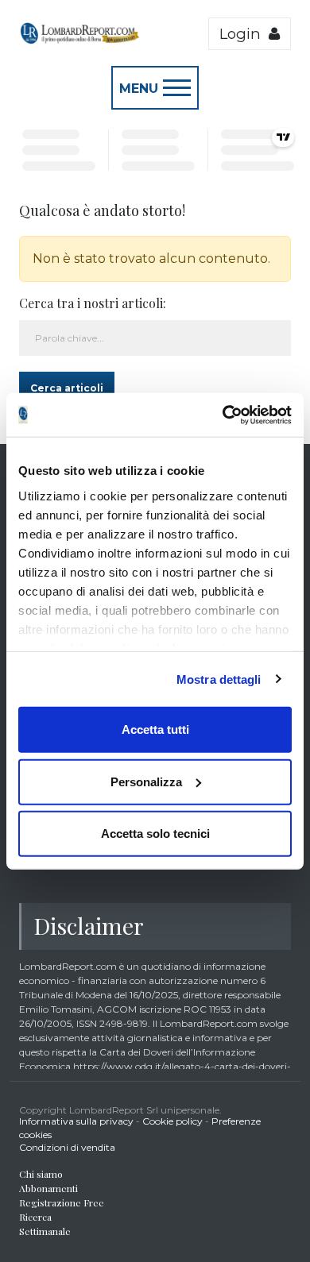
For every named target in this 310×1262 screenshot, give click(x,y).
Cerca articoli (66, 388)
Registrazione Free (61, 1202)
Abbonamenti (48, 1188)
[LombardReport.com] (79, 40)
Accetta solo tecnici (155, 833)
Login (244, 34)
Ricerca (35, 1216)
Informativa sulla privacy (76, 1121)
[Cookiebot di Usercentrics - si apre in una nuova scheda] (223, 414)
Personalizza (146, 781)
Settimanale (45, 1231)
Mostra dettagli (219, 678)
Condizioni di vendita (67, 1147)
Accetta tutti (155, 729)
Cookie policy (172, 1121)
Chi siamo (41, 1173)
